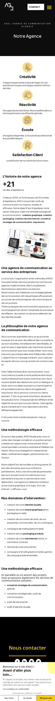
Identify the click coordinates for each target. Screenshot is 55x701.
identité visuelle (33, 504)
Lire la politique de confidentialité (16, 689)
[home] (8, 6)
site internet (31, 538)
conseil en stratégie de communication (27, 585)
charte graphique (34, 509)
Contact (34, 6)
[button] (49, 8)
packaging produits (33, 533)
